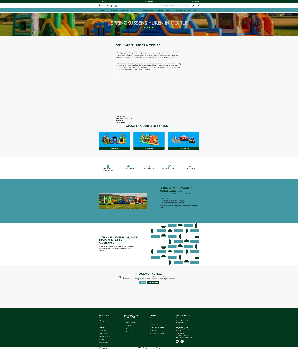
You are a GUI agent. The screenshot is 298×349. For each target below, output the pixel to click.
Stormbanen (114, 10)
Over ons (128, 326)
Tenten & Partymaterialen (145, 10)
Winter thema (104, 342)
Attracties (124, 10)
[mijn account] (194, 5)
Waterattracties (104, 333)
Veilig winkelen (155, 324)
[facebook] (177, 341)
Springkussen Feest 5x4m (161, 56)
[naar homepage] (108, 5)
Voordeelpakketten (179, 10)
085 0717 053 (185, 327)
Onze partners (130, 332)
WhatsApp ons (149, 27)
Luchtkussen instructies (158, 333)
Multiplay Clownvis (121, 56)
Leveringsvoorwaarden (157, 327)
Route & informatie (131, 322)
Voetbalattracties (105, 336)
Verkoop (168, 10)
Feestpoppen (159, 10)
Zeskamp (102, 339)
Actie (189, 10)
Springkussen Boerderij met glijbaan (134, 54)
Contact (196, 10)
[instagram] (182, 341)
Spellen (133, 10)
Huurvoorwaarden (156, 321)
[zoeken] (187, 5)
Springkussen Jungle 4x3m (123, 57)
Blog (127, 329)
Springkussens (103, 10)
